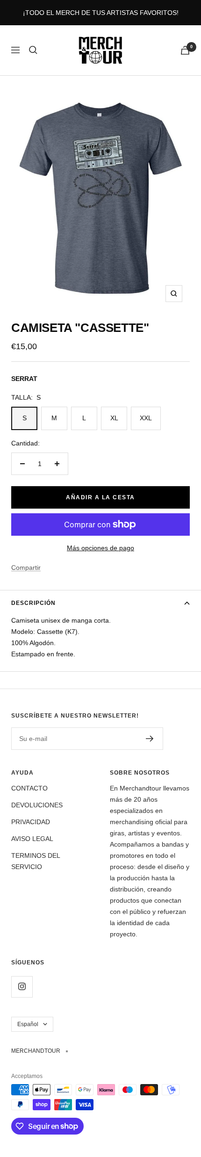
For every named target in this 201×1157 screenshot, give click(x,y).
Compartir (26, 567)
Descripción (33, 603)
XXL (146, 418)
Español (27, 1024)
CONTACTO (29, 788)
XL (114, 418)
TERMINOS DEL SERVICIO (35, 861)
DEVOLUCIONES (37, 805)
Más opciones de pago (100, 548)
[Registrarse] (150, 738)
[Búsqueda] (33, 50)
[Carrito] (185, 50)
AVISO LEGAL (32, 838)
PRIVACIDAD (30, 822)
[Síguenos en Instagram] (21, 986)
